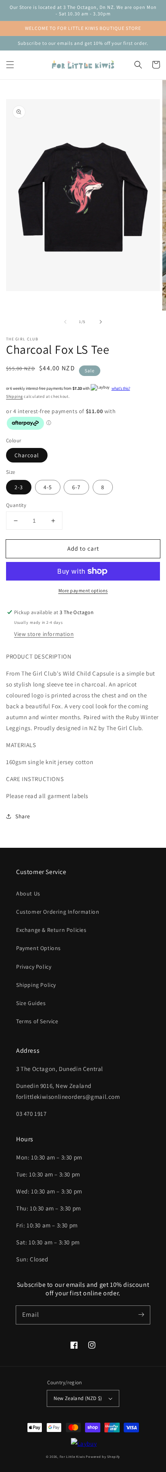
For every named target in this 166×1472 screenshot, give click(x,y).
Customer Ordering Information (57, 911)
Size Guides (31, 1003)
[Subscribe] (141, 1315)
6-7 (76, 487)
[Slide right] (101, 322)
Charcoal (27, 455)
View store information (44, 634)
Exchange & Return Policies (51, 929)
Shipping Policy (36, 984)
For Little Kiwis (72, 1456)
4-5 (48, 487)
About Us (28, 893)
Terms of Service (37, 1021)
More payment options (83, 590)
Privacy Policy (33, 966)
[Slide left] (65, 322)
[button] (10, 65)
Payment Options (38, 948)
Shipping (14, 396)
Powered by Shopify (103, 1456)
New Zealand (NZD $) (78, 1398)
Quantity (16, 505)
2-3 (19, 487)
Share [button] (22, 816)
